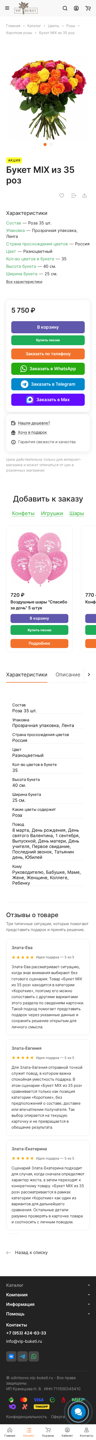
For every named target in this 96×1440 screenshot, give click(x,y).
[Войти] (76, 8)
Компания (17, 1294)
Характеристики (26, 675)
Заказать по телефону (48, 353)
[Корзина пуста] (88, 8)
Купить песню (48, 340)
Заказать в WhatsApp (52, 368)
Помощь (15, 1313)
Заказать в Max (53, 399)
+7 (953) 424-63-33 (26, 1333)
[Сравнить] (73, 195)
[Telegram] (22, 1356)
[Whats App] (34, 1356)
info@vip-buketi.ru (24, 1341)
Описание (68, 675)
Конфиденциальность (26, 1416)
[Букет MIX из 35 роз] (48, 99)
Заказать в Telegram (53, 384)
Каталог (15, 1285)
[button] (45, 144)
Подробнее (39, 643)
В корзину (48, 327)
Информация (20, 1304)
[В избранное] (61, 195)
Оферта (58, 1416)
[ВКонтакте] (11, 1356)
